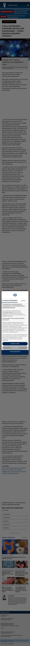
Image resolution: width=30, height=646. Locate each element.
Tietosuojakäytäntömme (15, 351)
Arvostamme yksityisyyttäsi (9, 300)
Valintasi (23, 300)
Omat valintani (15, 347)
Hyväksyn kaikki (15, 343)
